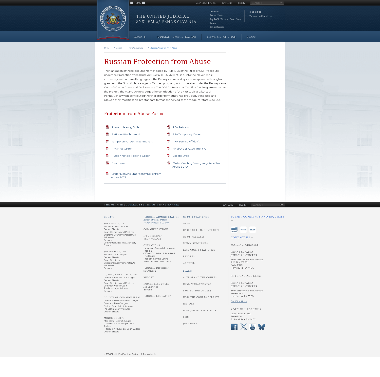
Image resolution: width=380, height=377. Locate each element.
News (187, 223)
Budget (148, 277)
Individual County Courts (117, 308)
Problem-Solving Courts (155, 258)
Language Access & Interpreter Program (159, 249)
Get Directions (239, 301)
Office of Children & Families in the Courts (159, 254)
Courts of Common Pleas (122, 297)
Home (106, 47)
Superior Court (115, 251)
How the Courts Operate (201, 297)
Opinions (214, 11)
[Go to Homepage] (113, 20)
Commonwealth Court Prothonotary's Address (116, 287)
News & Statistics (196, 217)
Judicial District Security (156, 269)
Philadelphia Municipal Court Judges (119, 324)
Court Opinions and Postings (119, 232)
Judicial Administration (161, 220)
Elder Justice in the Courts (157, 261)
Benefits (147, 289)
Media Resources (195, 243)
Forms (213, 23)
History (188, 303)
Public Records (217, 26)
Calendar (108, 240)
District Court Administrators (118, 306)
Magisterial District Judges (117, 321)
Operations (151, 245)
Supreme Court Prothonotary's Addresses (120, 236)
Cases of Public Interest (201, 230)
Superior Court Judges (115, 254)
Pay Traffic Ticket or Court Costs (225, 19)
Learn (187, 270)
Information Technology (152, 237)
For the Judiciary (136, 47)
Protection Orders (197, 290)
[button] (131, 3)
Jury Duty (190, 323)
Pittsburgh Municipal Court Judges (122, 328)
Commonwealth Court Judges (119, 277)
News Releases (193, 236)
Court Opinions (112, 260)
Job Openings (150, 286)
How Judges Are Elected (200, 310)
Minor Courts (114, 318)
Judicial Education (157, 296)
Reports (189, 256)
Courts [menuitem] (140, 37)
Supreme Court (115, 223)
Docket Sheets (216, 15)
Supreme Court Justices (116, 226)
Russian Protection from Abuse (163, 47)
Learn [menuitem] (251, 37)
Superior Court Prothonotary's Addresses (119, 264)
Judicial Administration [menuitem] (176, 37)
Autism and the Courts (200, 277)
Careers (227, 3)
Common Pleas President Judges (121, 300)
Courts (109, 217)
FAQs (186, 317)
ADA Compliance (206, 3)
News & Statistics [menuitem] (221, 37)
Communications (155, 229)
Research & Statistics (199, 249)
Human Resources (156, 284)
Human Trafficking (197, 284)
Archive (189, 263)
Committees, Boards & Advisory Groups (120, 244)
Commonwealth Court (121, 274)
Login (241, 3)
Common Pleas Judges (116, 303)
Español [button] (255, 11)
